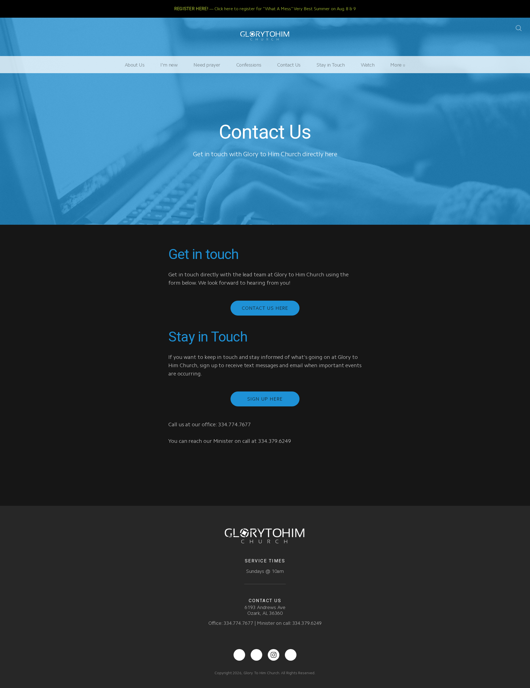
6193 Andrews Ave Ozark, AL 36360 (265, 610)
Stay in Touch (331, 65)
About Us (135, 65)
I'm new (168, 65)
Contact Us (289, 65)
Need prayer (207, 65)
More (396, 65)
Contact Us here (265, 308)
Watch (368, 65)
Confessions (248, 65)
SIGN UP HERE (265, 399)
